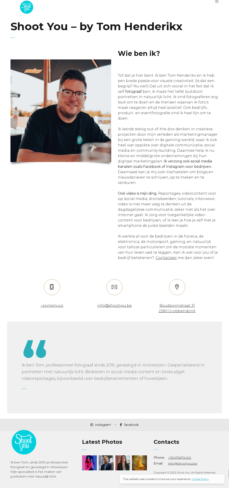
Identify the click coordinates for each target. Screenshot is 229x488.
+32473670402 (179, 458)
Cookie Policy (200, 479)
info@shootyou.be (182, 463)
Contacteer (166, 258)
